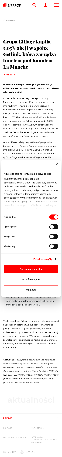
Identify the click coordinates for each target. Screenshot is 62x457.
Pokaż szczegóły (42, 259)
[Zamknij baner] (57, 164)
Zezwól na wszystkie (31, 269)
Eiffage (7, 418)
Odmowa (31, 289)
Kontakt (7, 428)
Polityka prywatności (14, 438)
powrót (10, 20)
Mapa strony (37, 428)
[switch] (53, 226)
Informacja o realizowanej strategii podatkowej (44, 439)
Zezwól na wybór (31, 279)
